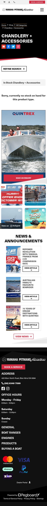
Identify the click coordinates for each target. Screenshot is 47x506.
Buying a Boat (12, 448)
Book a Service (13, 366)
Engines (8, 438)
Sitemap (40, 498)
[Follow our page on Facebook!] (4, 389)
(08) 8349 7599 (12, 383)
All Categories (21, 25)
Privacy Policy (29, 498)
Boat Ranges (11, 432)
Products (9, 443)
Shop (11, 25)
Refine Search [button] (12, 68)
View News (22, 336)
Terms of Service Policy (12, 498)
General (8, 427)
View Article (30, 268)
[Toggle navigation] (42, 9)
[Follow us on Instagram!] (8, 389)
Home (4, 25)
